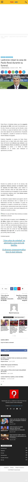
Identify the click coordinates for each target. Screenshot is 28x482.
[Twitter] (5, 72)
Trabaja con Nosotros (19, 467)
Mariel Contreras (5, 67)
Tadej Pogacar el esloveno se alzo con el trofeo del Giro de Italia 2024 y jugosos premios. (5, 328)
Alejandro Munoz (4, 361)
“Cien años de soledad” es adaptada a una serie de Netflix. (14, 242)
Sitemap (12, 467)
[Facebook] (2, 72)
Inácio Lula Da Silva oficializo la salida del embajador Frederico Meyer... (18, 420)
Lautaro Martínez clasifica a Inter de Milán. (12, 376)
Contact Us (6, 467)
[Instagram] (11, 409)
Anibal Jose (3, 366)
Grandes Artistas (4, 457)
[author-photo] (14, 307)
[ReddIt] (20, 72)
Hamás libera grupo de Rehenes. (9, 364)
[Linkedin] (16, 72)
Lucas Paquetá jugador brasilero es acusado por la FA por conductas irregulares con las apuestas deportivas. (23, 329)
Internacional (4, 448)
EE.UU (2, 460)
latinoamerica (4, 455)
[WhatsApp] (13, 72)
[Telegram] (23, 72)
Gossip (2, 453)
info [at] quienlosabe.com (16, 405)
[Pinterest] (9, 72)
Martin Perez (3, 373)
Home (2, 36)
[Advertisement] (14, 20)
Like (25, 350)
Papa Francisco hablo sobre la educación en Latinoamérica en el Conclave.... (18, 436)
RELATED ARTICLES (8, 317)
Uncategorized (9, 57)
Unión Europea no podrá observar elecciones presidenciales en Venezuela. (17, 428)
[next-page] (15, 336)
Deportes (6, 36)
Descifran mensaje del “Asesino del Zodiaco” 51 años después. (21, 298)
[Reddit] (14, 409)
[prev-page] (13, 336)
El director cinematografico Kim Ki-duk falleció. (14, 250)
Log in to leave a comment (7, 342)
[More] (22, 288)
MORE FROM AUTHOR (19, 317)
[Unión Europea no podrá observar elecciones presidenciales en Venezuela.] (5, 429)
